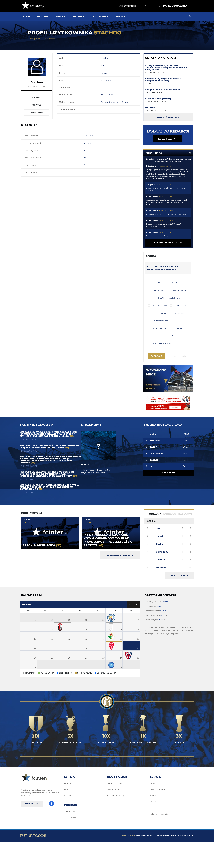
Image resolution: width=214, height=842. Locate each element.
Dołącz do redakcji (157, 789)
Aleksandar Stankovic (162, 343)
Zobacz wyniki (179, 356)
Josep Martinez (159, 283)
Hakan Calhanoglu (161, 305)
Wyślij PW (36, 112)
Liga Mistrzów (70, 811)
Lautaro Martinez (160, 321)
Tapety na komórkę (115, 795)
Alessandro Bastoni (179, 290)
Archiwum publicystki (120, 555)
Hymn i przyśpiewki (115, 783)
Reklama (154, 802)
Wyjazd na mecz (114, 789)
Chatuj (36, 105)
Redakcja (154, 783)
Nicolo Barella (174, 298)
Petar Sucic (179, 328)
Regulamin (154, 808)
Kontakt (153, 795)
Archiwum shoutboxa (168, 242)
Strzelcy (67, 795)
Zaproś (36, 97)
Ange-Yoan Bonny (161, 328)
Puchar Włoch (70, 818)
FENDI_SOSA (152, 196)
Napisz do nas (32, 804)
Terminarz (68, 783)
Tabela (67, 789)
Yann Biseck (177, 283)
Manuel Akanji (159, 290)
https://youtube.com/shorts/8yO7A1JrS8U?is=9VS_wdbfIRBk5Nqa (164, 225)
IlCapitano (151, 166)
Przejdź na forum (168, 117)
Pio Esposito (179, 313)
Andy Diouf (158, 298)
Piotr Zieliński (180, 305)
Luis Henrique (159, 336)
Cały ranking (169, 472)
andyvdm (150, 184)
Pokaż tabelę (179, 575)
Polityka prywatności (159, 814)
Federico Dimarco (160, 313)
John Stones (175, 336)
